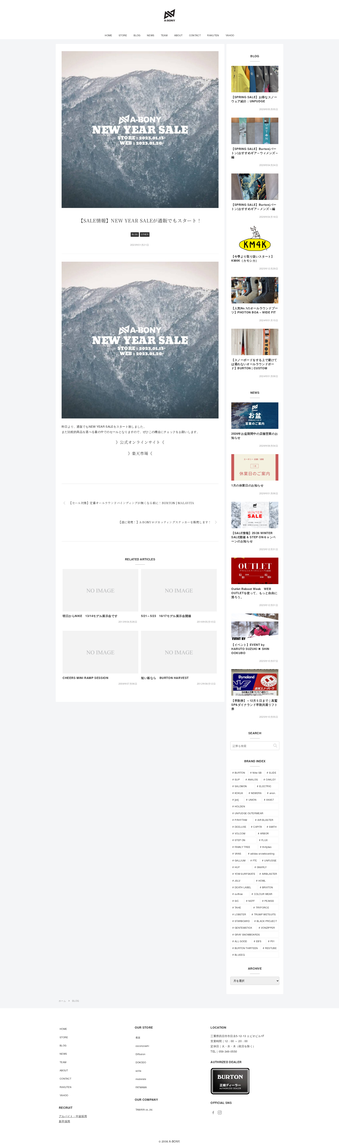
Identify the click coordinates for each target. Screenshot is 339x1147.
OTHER (144, 234)
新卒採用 (64, 1121)
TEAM (63, 1062)
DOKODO (141, 1062)
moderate (141, 1079)
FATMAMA (141, 1087)
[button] (275, 745)
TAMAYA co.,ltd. (144, 1109)
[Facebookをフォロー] (213, 1112)
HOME (63, 1028)
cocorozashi (142, 1045)
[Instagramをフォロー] (219, 1112)
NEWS (63, 1053)
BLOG (135, 234)
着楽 (138, 1037)
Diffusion (141, 1054)
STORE (64, 1037)
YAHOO (64, 1095)
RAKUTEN (65, 1087)
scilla (138, 1070)
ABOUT (64, 1070)
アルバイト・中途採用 (73, 1116)
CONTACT (65, 1078)
